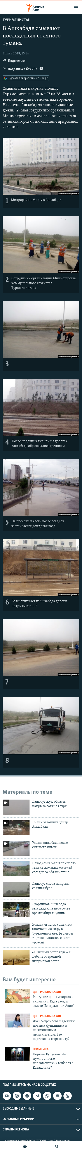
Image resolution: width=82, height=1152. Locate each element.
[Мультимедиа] (25, 1146)
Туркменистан (16, 20)
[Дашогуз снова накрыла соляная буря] (16, 889)
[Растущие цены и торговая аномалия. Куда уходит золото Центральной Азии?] (17, 996)
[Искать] (56, 1146)
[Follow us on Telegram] (37, 1096)
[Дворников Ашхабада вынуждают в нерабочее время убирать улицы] (16, 909)
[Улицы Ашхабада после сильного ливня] (16, 848)
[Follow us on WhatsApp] (47, 1096)
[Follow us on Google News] (57, 1096)
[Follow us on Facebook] (27, 1096)
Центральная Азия (47, 992)
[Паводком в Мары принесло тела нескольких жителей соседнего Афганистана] (16, 868)
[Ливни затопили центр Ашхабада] (16, 827)
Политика (41, 1049)
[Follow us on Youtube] (7, 1096)
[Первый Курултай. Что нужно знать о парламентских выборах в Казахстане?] (17, 1054)
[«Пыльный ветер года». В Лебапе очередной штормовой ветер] (16, 957)
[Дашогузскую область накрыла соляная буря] (16, 807)
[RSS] (67, 1096)
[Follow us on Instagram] (17, 1096)
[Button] (14, 62)
